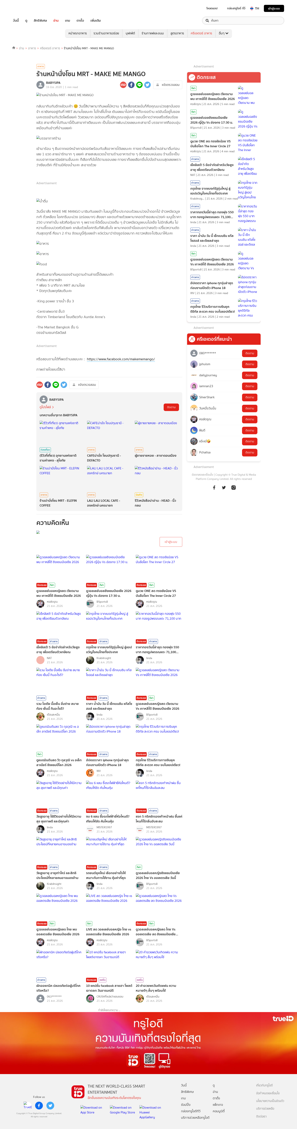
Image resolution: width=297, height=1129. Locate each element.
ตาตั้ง (80, 20)
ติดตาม (171, 407)
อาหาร (32, 48)
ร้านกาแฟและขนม (153, 33)
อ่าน (56, 20)
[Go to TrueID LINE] (233, 489)
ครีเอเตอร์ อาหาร (201, 33)
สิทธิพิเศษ (40, 20)
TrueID (25, 8)
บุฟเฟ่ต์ (130, 33)
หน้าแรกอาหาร (77, 33)
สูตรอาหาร (177, 33)
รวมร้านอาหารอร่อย (106, 33)
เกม (67, 20)
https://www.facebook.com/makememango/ (121, 359)
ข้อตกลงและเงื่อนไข (202, 475)
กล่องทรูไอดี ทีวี (236, 8)
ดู (26, 20)
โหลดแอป (212, 8)
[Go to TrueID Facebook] (214, 489)
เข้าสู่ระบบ (274, 8)
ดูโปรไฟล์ (45, 407)
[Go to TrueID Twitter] (224, 489)
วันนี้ (16, 20)
